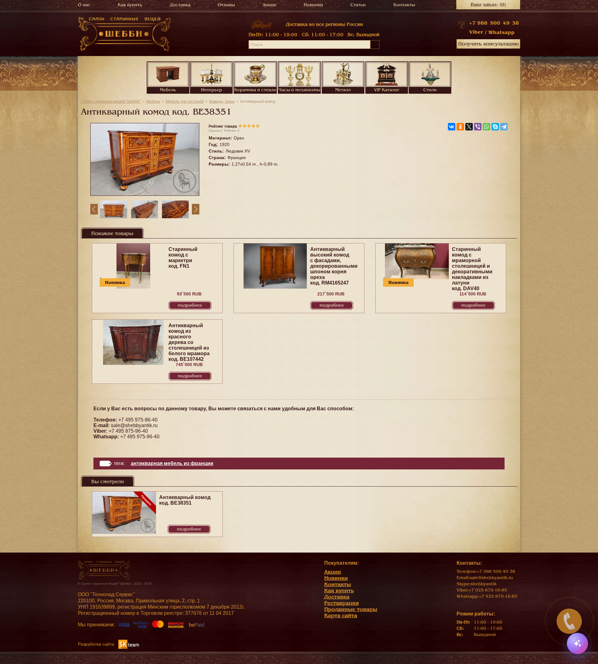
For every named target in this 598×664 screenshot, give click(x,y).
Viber (476, 32)
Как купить (130, 4)
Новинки (313, 4)
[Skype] (495, 126)
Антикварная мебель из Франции (172, 463)
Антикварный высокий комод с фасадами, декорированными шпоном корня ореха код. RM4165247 (334, 266)
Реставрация (341, 603)
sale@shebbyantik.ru (134, 425)
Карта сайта (340, 616)
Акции (269, 4)
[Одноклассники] (460, 126)
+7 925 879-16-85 (488, 590)
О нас (84, 4)
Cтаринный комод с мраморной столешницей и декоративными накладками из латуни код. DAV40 (472, 269)
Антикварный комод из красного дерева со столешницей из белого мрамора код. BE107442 (189, 342)
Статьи (358, 4)
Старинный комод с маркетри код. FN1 (182, 258)
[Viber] (478, 126)
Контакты (404, 4)
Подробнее (190, 305)
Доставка (180, 4)
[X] (469, 126)
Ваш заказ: (488, 4)
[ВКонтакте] (451, 126)
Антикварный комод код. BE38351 (185, 500)
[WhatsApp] (486, 126)
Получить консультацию (488, 44)
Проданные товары (350, 609)
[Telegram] (504, 126)
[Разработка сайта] (128, 644)
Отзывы (226, 4)
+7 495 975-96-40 (138, 419)
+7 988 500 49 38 (494, 23)
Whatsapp (501, 32)
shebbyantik (483, 584)
